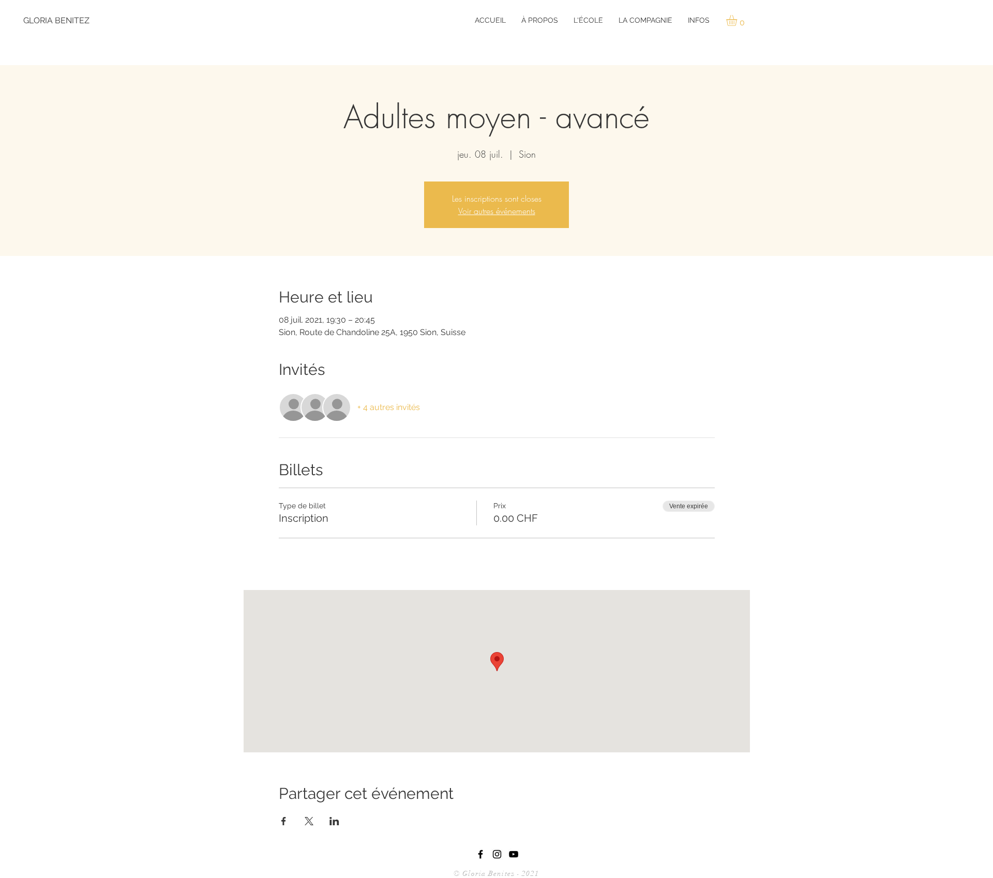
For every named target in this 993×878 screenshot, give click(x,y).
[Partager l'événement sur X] (309, 821)
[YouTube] (513, 854)
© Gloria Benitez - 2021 (497, 873)
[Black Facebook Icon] (480, 854)
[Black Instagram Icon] (497, 854)
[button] (540, 20)
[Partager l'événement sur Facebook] (284, 821)
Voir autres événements (496, 211)
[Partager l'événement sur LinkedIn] (334, 821)
